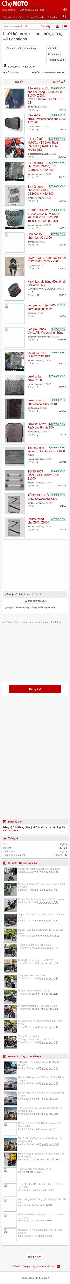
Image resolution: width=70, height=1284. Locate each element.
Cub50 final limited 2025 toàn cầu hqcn (39, 868)
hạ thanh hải (33, 107)
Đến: (38, 72)
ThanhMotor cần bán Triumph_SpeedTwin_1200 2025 (35, 1038)
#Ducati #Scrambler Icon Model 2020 (38, 1006)
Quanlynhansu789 (28, 1190)
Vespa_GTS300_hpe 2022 (32, 975)
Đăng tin (52, 17)
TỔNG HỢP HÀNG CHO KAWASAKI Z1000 (43, 475)
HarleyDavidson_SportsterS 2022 (36, 960)
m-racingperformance (38, 154)
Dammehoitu (33, 126)
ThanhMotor (24, 935)
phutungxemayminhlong (39, 337)
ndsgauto (32, 313)
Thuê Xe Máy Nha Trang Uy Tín (35, 1168)
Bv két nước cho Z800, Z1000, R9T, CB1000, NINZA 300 (42, 166)
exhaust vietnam (35, 174)
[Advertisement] (35, 564)
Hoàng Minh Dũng (36, 459)
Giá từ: (7, 72)
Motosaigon (8, 10)
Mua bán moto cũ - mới (31, 10)
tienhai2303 (24, 1068)
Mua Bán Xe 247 (27, 1159)
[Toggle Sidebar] (65, 26)
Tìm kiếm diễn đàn (13, 17)
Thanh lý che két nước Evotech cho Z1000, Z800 (47, 451)
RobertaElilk (60, 855)
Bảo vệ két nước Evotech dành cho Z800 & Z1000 (47, 119)
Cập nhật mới (13, 48)
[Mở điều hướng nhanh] (57, 26)
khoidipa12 (24, 871)
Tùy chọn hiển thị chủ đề (35, 601)
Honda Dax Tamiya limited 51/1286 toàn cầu (41, 899)
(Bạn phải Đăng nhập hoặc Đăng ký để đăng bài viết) (30, 607)
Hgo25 (21, 1172)
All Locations (13, 66)
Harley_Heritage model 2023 (33, 990)
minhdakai (32, 242)
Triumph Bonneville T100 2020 (34, 945)
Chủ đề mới (30, 48)
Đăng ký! (35, 689)
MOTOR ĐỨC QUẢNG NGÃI (42, 289)
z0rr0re (31, 265)
